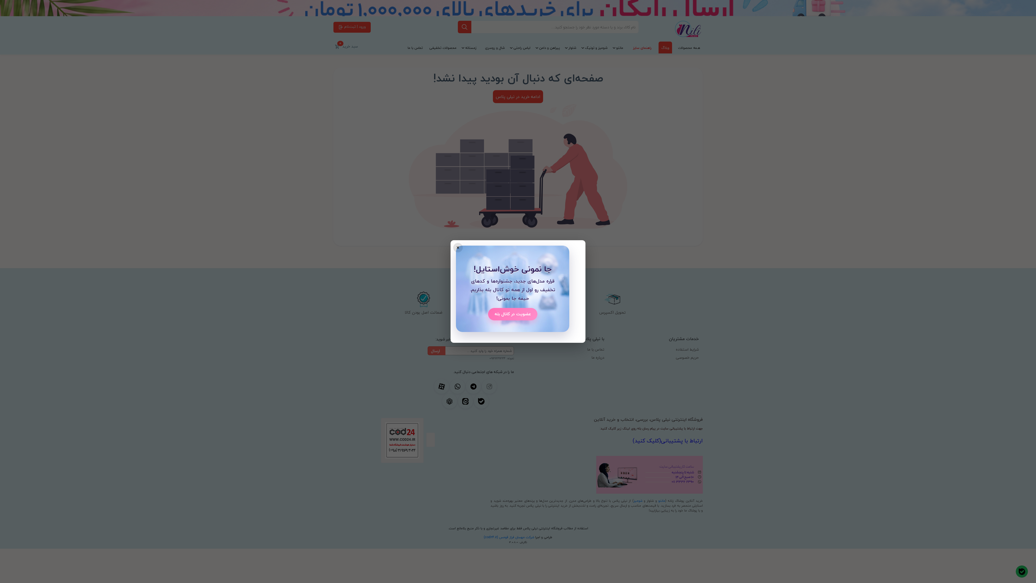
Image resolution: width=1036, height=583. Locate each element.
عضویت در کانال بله (513, 314)
